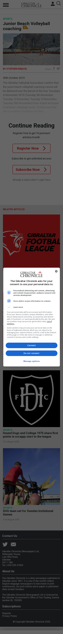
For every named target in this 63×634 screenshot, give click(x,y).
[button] (31, 307)
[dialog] (31, 317)
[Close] (56, 271)
